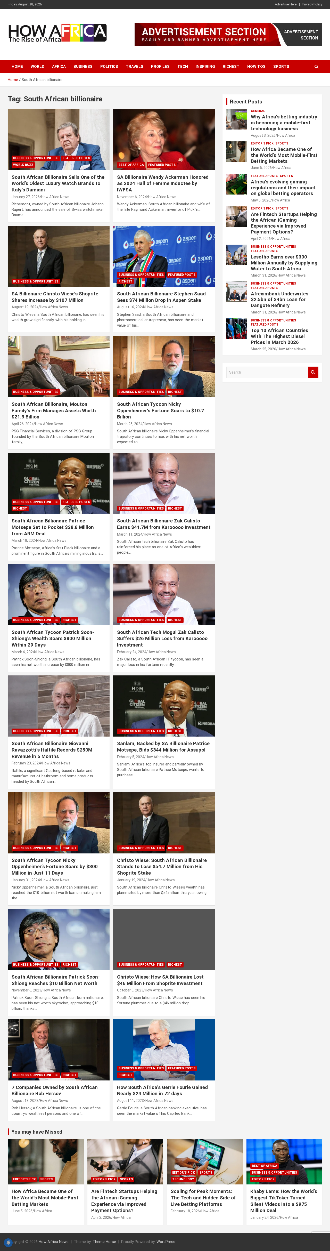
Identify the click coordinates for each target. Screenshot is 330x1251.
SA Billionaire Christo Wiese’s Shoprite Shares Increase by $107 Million (55, 297)
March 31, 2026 (263, 275)
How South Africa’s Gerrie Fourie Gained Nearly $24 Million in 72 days (162, 1090)
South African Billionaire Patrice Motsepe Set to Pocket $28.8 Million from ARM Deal (53, 527)
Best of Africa (131, 165)
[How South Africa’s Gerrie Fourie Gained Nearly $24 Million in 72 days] (164, 1049)
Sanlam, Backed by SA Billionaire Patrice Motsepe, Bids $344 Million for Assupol (163, 746)
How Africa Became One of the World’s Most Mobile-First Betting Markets (284, 155)
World (37, 66)
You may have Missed (36, 1132)
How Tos (256, 66)
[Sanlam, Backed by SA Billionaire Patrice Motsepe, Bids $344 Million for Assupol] (164, 706)
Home (17, 66)
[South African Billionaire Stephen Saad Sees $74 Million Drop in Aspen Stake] (164, 256)
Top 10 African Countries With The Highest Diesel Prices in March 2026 (279, 336)
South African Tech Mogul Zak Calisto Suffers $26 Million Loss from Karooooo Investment (162, 638)
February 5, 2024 (130, 757)
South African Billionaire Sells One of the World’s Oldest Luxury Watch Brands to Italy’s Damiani (58, 183)
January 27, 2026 (26, 197)
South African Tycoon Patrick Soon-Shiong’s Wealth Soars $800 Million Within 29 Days (53, 638)
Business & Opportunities (35, 158)
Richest (231, 66)
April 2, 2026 (261, 239)
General (258, 111)
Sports (281, 66)
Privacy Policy (312, 4)
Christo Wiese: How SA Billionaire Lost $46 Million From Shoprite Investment (160, 980)
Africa (59, 66)
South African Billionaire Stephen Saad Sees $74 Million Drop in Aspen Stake (161, 297)
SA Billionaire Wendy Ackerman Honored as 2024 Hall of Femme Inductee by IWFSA (163, 183)
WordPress (165, 1241)
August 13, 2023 (25, 1101)
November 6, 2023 (26, 990)
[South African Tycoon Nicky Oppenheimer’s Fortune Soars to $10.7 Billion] (164, 366)
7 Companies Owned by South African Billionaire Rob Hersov (55, 1090)
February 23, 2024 (26, 763)
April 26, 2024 (23, 424)
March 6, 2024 (23, 652)
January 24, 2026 (264, 1217)
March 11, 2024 (129, 534)
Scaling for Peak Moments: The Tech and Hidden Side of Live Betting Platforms (203, 1197)
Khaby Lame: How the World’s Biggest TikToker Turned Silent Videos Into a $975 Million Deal (283, 1200)
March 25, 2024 (129, 424)
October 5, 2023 (130, 990)
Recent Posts (246, 102)
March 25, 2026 (263, 349)
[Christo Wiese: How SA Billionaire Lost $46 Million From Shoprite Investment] (164, 939)
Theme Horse (104, 1241)
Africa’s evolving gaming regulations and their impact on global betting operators (283, 188)
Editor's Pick (262, 143)
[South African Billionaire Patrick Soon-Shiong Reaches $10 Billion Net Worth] (58, 939)
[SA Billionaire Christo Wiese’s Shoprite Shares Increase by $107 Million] (58, 256)
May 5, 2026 (260, 200)
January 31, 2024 (26, 880)
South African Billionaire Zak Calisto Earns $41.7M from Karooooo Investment (164, 524)
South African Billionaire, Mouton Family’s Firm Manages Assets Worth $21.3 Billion (54, 410)
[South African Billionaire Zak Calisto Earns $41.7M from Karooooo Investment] (164, 483)
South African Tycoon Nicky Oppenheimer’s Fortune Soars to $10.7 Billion (160, 410)
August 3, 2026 (263, 135)
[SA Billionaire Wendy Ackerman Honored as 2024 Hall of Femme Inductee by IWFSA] (164, 139)
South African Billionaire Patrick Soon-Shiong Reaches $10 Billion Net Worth (56, 980)
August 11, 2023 (130, 1101)
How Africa (286, 135)
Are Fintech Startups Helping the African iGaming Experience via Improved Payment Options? (284, 223)
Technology (183, 1179)
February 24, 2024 (131, 652)
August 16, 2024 (130, 307)
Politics (109, 66)
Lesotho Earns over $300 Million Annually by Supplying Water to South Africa (284, 263)
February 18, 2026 (185, 1211)
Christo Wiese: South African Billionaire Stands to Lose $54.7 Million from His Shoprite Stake (162, 866)
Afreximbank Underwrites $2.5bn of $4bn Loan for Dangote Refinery (279, 300)
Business (83, 66)
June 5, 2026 (261, 168)
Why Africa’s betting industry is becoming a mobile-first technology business (284, 123)
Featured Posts (76, 158)
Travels (134, 66)
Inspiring (205, 66)
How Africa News (55, 197)
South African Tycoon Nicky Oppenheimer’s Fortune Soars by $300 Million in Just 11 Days (55, 866)
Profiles (160, 66)
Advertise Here (285, 4)
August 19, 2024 (25, 307)
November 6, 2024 (132, 197)
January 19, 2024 (131, 880)
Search (313, 372)
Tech (182, 66)
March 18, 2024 (24, 540)
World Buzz (23, 165)
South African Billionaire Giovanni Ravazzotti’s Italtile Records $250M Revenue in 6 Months (52, 749)
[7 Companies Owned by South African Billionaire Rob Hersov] (58, 1049)
